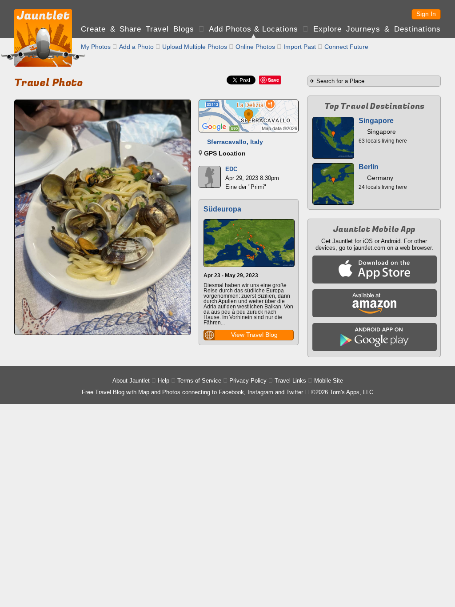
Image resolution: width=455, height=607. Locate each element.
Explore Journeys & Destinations (377, 29)
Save (273, 79)
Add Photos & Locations (253, 29)
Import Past (299, 46)
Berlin (369, 167)
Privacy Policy (248, 380)
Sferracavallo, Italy (235, 141)
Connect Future (346, 46)
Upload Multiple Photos (194, 46)
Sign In (426, 13)
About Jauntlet (131, 380)
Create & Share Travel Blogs (137, 29)
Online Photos (255, 46)
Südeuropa (222, 209)
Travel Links (290, 380)
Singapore (376, 120)
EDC (231, 169)
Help (163, 380)
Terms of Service (199, 380)
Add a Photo (136, 46)
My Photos (96, 46)
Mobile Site (328, 380)
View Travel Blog (254, 334)
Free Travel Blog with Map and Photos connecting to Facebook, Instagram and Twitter (192, 392)
